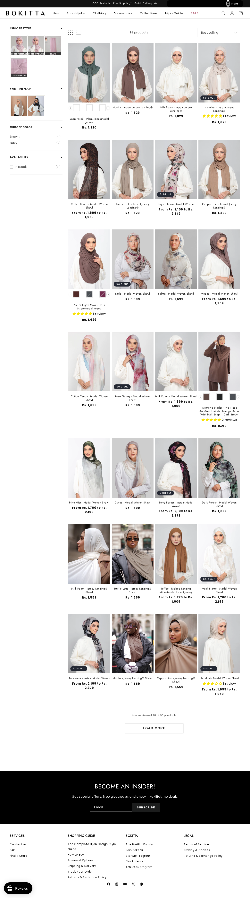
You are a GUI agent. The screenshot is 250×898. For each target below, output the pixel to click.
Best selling (209, 32)
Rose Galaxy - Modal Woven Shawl (132, 398)
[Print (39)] (36, 106)
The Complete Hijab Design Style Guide (92, 846)
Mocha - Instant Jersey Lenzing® (132, 107)
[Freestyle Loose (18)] (19, 45)
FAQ (13, 850)
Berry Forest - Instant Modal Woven (176, 504)
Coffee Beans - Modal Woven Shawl (89, 205)
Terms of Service (196, 844)
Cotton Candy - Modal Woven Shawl (89, 398)
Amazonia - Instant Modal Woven (89, 678)
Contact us (18, 844)
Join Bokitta (134, 850)
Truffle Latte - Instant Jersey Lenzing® (132, 205)
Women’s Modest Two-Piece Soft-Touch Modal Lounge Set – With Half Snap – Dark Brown (219, 411)
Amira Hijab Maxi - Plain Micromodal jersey (89, 306)
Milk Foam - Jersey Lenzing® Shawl (89, 590)
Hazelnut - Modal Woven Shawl (219, 678)
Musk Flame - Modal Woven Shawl (219, 590)
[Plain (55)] (19, 106)
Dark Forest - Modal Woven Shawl (219, 504)
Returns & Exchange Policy (87, 877)
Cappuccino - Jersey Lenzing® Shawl (176, 680)
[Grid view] (70, 33)
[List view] (78, 33)
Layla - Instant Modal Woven (176, 204)
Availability (19, 157)
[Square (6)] (19, 67)
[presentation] (108, 108)
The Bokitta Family (139, 844)
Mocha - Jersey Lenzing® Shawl (132, 678)
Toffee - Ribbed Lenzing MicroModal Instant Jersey (176, 590)
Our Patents (135, 861)
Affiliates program (139, 867)
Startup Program (138, 856)
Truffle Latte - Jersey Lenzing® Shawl (132, 590)
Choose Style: (21, 28)
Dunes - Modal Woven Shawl (133, 502)
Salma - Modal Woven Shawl (176, 293)
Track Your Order (80, 872)
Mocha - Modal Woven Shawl (219, 293)
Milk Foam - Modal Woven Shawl (176, 396)
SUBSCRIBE (146, 807)
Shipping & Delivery (82, 866)
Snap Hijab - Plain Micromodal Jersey (89, 120)
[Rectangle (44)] (53, 45)
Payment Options (81, 860)
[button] (57, 13)
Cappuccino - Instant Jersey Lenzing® (219, 205)
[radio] (76, 108)
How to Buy (76, 855)
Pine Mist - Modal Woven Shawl (89, 502)
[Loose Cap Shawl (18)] (36, 45)
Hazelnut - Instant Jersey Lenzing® (219, 109)
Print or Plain (20, 89)
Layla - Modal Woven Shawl (132, 293)
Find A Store (18, 856)
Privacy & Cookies (197, 850)
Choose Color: (21, 127)
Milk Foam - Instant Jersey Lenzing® (176, 109)
